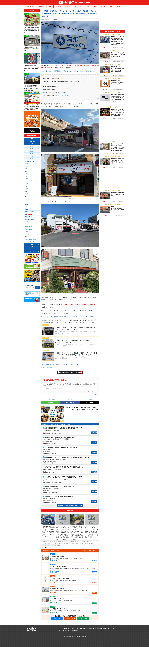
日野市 (26, 231)
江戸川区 (27, 163)
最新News (41, 6)
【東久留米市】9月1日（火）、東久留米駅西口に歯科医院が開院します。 (31, 49)
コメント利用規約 (95, 394)
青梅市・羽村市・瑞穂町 (30, 239)
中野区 (26, 191)
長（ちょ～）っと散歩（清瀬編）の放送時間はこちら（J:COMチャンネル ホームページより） (68, 317)
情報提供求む (75, 628)
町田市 (26, 236)
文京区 (26, 184)
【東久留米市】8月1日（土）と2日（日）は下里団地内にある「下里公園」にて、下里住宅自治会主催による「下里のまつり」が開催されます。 (117, 147)
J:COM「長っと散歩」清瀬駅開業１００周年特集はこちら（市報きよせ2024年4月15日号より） (68, 71)
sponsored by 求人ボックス (66, 424)
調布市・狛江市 (28, 216)
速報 (111, 6)
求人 (50, 6)
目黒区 (26, 201)
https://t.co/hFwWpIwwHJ (61, 92)
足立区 (26, 173)
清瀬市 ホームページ (47, 367)
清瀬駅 (43, 545)
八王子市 (27, 234)
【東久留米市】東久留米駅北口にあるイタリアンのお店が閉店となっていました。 (117, 194)
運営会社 (68, 628)
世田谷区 (27, 199)
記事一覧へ (70, 399)
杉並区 (26, 194)
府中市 (26, 224)
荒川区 (26, 176)
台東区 (26, 178)
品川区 (26, 204)
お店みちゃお (78, 6)
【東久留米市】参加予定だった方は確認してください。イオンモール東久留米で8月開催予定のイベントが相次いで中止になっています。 (117, 98)
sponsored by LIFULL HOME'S (89, 550)
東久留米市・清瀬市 (83, 3)
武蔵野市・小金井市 (29, 211)
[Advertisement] (112, 19)
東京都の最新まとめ (29, 161)
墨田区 (26, 171)
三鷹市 (28, 214)
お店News (67, 6)
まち (88, 6)
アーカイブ (119, 6)
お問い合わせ (97, 628)
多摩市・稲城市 (28, 229)
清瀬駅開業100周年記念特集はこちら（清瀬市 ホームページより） (60, 364)
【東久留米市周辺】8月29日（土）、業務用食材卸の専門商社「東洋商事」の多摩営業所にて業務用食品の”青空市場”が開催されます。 (31, 29)
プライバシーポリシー (108, 628)
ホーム (62, 628)
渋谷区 (26, 196)
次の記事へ (88, 399)
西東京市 (27, 209)
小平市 (26, 221)
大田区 (26, 206)
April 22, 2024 (65, 95)
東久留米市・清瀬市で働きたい (51, 424)
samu (47, 547)
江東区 (26, 166)
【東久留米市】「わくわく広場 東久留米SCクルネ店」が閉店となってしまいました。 (118, 54)
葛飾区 (26, 168)
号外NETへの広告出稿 (86, 628)
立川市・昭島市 (28, 226)
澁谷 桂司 (47, 545)
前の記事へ (51, 399)
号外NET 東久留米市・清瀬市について (69, 630)
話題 (95, 6)
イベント (103, 6)
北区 (26, 181)
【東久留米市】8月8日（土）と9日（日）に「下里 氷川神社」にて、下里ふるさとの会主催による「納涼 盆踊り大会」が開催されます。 (117, 112)
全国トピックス (30, 6)
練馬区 (26, 189)
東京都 (55, 19)
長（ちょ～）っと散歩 (55, 545)
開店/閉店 (58, 6)
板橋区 (26, 186)
